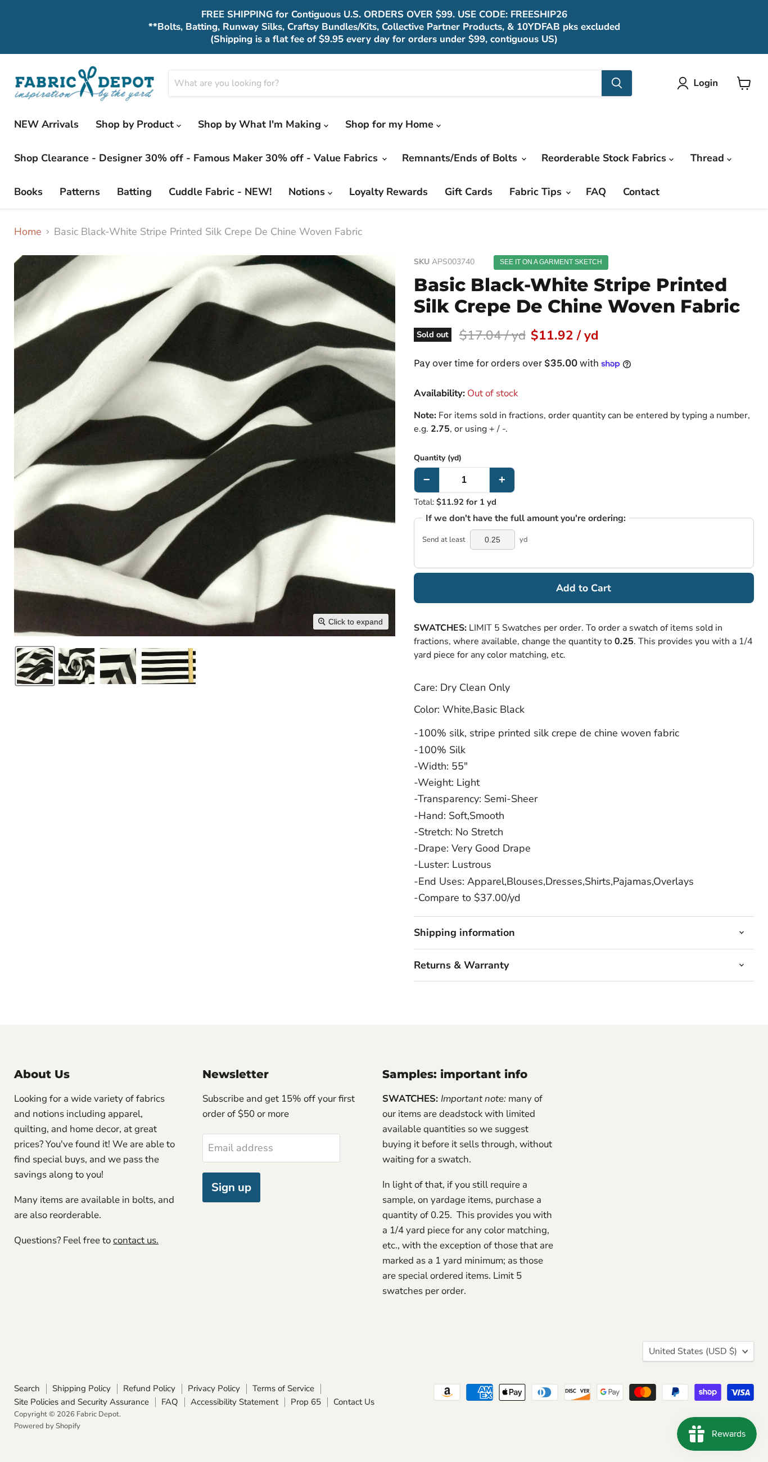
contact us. (136, 1240)
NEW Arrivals (46, 124)
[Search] (617, 83)
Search (27, 1388)
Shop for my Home (390, 124)
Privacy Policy (214, 1388)
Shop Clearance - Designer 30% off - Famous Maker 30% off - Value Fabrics (197, 158)
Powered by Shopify (47, 1426)
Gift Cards (469, 191)
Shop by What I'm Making (261, 124)
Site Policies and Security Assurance (81, 1401)
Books (28, 191)
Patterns (80, 191)
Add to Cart (583, 588)
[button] (700, 83)
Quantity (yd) (438, 458)
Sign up (231, 1187)
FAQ (596, 191)
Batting (134, 191)
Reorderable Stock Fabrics (605, 158)
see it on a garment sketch (551, 262)
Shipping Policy (81, 1388)
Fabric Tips (536, 191)
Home (28, 232)
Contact (641, 191)
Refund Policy (149, 1388)
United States (693, 1351)
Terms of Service (283, 1388)
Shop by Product (136, 124)
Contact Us (353, 1401)
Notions (308, 191)
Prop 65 (306, 1401)
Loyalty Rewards (388, 191)
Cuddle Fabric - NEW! (220, 191)
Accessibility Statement (234, 1401)
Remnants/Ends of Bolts (461, 158)
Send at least (444, 540)
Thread (708, 158)
